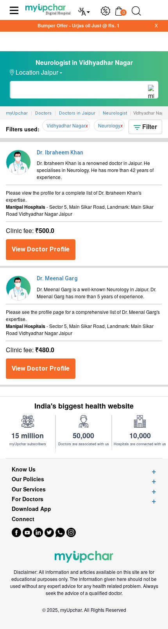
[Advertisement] (84, 619)
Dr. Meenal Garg (57, 278)
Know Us (24, 469)
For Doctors (27, 499)
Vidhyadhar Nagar (66, 125)
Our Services (29, 489)
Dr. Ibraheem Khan (60, 152)
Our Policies (28, 479)
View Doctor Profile (41, 249)
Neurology (109, 125)
